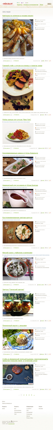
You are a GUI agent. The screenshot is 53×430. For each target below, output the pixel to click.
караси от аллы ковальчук (18, 178)
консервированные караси (8, 178)
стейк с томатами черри (41, 112)
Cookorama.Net (11, 423)
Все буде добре (6, 155)
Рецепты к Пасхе (23, 327)
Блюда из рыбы (12, 155)
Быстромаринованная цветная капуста (17, 217)
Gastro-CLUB (42, 148)
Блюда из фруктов (33, 67)
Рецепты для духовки (39, 29)
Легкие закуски (9, 291)
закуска (21, 318)
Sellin (43, 60)
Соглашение (29, 412)
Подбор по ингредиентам (31, 4)
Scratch (42, 114)
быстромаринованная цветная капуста (10, 245)
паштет (31, 351)
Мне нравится (7, 60)
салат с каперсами (19, 282)
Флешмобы (44, 327)
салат (24, 282)
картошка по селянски (8, 58)
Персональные (17, 412)
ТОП (15, 414)
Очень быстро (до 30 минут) (41, 71)
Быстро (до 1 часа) (39, 21)
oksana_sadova (41, 284)
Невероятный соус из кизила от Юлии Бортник (20, 185)
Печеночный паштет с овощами (14, 325)
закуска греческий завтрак (8, 318)
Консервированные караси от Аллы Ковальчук (20, 153)
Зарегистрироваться (7, 403)
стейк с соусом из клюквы (13, 112)
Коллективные (17, 410)
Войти (49, 3)
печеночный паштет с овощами (23, 351)
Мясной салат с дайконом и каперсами (17, 252)
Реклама (41, 408)
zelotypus (42, 389)
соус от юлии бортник (20, 210)
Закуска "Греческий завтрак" (13, 289)
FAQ (27, 410)
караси (24, 178)
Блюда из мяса (20, 67)
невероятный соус (7, 210)
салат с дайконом (12, 282)
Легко (36, 25)
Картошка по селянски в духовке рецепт (17, 15)
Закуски (17, 155)
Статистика (29, 414)
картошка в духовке (15, 58)
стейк (47, 112)
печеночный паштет (7, 351)
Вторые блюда (6, 67)
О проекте (28, 408)
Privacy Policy (29, 417)
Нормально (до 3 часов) (40, 125)
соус (25, 210)
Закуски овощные (10, 219)
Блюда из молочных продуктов (24, 291)
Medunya (42, 354)
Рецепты (19, 4)
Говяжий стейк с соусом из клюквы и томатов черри (22, 65)
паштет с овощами (14, 351)
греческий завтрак (16, 318)
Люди (41, 4)
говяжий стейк (6, 112)
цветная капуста (32, 245)
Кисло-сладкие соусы (23, 187)
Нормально (37, 129)
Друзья (28, 416)
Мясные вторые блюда (13, 67)
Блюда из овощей (26, 67)
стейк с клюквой (34, 112)
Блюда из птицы (16, 327)
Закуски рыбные (22, 155)
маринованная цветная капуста (23, 245)
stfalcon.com (15, 421)
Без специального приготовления (42, 267)
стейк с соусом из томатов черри (24, 112)
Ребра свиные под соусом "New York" (16, 119)
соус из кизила (13, 210)
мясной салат (6, 282)
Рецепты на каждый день (37, 327)
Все (15, 408)
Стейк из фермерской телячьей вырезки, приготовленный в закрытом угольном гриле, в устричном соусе (25, 360)
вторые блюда (21, 58)
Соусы (18, 187)
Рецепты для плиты (39, 79)
